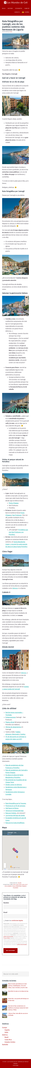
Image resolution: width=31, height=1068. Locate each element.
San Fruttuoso (17, 515)
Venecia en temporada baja (14, 811)
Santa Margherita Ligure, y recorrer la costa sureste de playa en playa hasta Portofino (16, 544)
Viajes (19, 883)
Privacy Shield (6, 938)
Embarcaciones (10, 717)
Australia (5, 1044)
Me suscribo (10, 950)
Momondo (15, 734)
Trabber (17, 732)
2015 (20, 884)
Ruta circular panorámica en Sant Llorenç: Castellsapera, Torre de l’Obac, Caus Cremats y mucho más (17, 985)
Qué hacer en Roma (11, 808)
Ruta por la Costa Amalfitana (14, 823)
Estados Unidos (10, 1042)
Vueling (22, 734)
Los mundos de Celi (15, 2)
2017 (26, 884)
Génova (15, 588)
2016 (23, 884)
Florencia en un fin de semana (15, 806)
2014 (17, 884)
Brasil (6, 1037)
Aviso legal (15, 1065)
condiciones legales (17, 920)
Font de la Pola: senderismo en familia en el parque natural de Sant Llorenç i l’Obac (18, 1007)
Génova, (23, 673)
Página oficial (9, 722)
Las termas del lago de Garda (15, 815)
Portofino (18, 886)
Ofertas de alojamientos (13, 727)
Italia (13, 886)
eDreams (8, 734)
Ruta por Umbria (10, 813)
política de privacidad (8, 936)
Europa (10, 886)
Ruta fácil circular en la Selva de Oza (18, 991)
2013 (14, 884)
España (7, 1030)
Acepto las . (14, 920)
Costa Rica (8, 1040)
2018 (6, 886)
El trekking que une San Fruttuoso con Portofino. (18, 532)
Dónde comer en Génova (13, 785)
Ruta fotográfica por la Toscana (15, 803)
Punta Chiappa (13, 503)
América (5, 1035)
